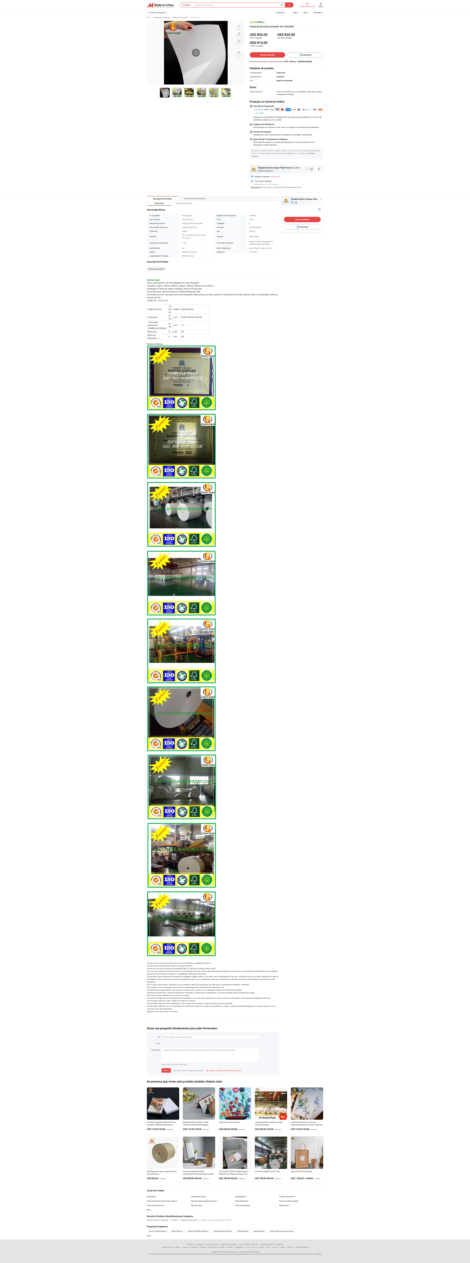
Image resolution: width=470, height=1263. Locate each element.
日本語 (261, 1247)
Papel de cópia (196, 1205)
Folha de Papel (242, 1231)
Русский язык (212, 1247)
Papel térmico (284, 1205)
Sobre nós (190, 1244)
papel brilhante (259, 1231)
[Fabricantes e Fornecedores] (160, 5)
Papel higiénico (240, 1196)
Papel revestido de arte (155, 1205)
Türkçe (282, 1247)
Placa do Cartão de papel (288, 1201)
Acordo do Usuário (212, 1244)
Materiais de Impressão (180, 17)
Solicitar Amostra (305, 61)
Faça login (255, 187)
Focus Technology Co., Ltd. (231, 1252)
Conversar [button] (306, 55)
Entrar (320, 6)
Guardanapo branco (198, 1196)
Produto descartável (286, 1196)
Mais (149, 1236)
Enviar (166, 1070)
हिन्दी (267, 1247)
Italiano (222, 1247)
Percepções (279, 1244)
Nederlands (239, 1247)
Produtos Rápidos (267, 1244)
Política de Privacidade (228, 1244)
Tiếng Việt (290, 1247)
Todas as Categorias (158, 12)
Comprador (280, 12)
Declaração (200, 1244)
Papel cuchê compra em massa (282, 1231)
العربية (248, 1247)
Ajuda (295, 12)
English (177, 1247)
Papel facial (151, 1196)
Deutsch (230, 1247)
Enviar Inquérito (267, 55)
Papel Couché (195, 17)
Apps (305, 12)
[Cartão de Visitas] (319, 209)
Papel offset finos (241, 1201)
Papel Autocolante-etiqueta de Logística (162, 1201)
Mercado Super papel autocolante (204, 1201)
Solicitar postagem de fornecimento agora (223, 1070)
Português (193, 1247)
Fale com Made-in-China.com (248, 1244)
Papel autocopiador (242, 1205)
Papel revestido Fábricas (222, 1231)
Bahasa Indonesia (302, 1247)
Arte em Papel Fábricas (157, 1231)
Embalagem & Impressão (161, 17)
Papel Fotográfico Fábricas (198, 1231)
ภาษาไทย (274, 1247)
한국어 (254, 1247)
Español (185, 1247)
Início (148, 17)
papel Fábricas (177, 1231)
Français (203, 1247)
